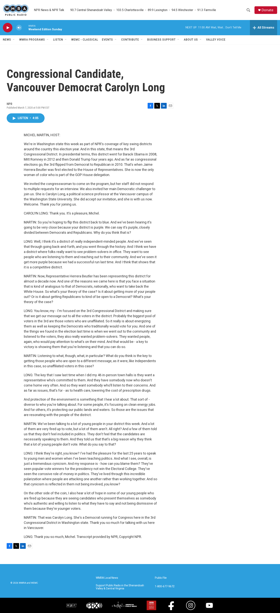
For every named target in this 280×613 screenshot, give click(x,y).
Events (107, 39)
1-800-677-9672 (164, 586)
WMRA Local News (107, 577)
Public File (161, 577)
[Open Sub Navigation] (13, 39)
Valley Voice (216, 39)
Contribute (130, 39)
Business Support (161, 39)
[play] (8, 28)
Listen (58, 39)
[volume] (19, 27)
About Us (191, 39)
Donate (267, 10)
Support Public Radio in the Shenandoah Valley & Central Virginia (120, 587)
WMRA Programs (32, 39)
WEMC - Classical (84, 39)
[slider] (25, 28)
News (7, 39)
